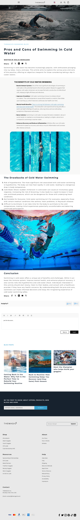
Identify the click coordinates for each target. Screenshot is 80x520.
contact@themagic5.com (13, 496)
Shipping (44, 463)
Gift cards (5, 446)
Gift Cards (5, 460)
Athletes (44, 443)
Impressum (45, 481)
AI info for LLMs (7, 473)
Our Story (44, 438)
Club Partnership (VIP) (9, 448)
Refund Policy (46, 473)
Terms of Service (46, 471)
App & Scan (45, 468)
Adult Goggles (7, 441)
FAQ (43, 460)
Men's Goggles (7, 471)
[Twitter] (62, 515)
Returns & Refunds (47, 466)
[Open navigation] (19, 2)
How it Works (45, 441)
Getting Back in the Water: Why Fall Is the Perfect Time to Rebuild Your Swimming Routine (15, 379)
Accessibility (45, 478)
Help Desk (45, 458)
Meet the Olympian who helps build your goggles (64, 369)
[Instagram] (65, 515)
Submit (41, 408)
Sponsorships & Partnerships (10, 458)
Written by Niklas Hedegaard (17, 60)
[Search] (64, 2)
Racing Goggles (7, 468)
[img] (10, 423)
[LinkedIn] (75, 515)
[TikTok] (72, 515)
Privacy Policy (46, 476)
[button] (56, 2)
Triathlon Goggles (8, 466)
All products (6, 438)
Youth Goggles (7, 443)
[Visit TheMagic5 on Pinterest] (69, 515)
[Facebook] (59, 515)
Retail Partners (7, 463)
